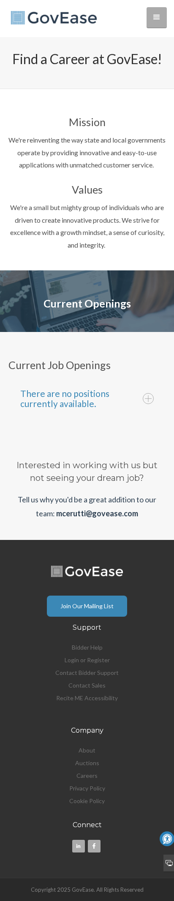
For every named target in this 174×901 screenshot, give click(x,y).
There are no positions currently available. (64, 398)
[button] (157, 17)
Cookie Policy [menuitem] (87, 800)
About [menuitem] (87, 750)
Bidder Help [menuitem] (87, 647)
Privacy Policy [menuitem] (87, 788)
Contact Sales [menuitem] (87, 685)
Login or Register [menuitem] (87, 660)
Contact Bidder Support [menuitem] (87, 672)
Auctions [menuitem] (87, 762)
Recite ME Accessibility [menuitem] (87, 697)
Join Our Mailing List (87, 606)
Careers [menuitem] (87, 775)
